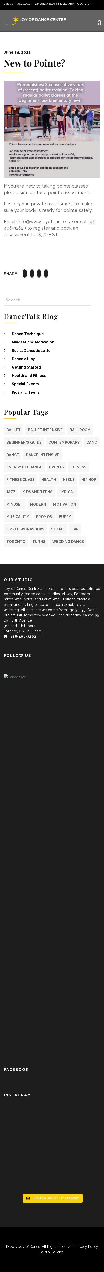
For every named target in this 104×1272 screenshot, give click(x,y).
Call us (8, 3)
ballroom (80, 430)
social (58, 529)
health (48, 480)
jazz (11, 492)
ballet (13, 430)
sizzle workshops (25, 529)
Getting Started (26, 367)
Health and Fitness (29, 376)
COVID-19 (83, 3)
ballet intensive (45, 430)
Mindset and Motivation (33, 342)
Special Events (25, 384)
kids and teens (37, 492)
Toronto (15, 542)
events (56, 467)
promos (44, 517)
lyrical (67, 492)
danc (92, 442)
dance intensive (42, 455)
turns (38, 542)
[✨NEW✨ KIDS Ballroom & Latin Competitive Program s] (52, 1136)
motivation (64, 504)
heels (69, 480)
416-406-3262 (23, 636)
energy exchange (24, 467)
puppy (65, 517)
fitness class (20, 480)
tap (75, 529)
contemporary (64, 442)
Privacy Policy (86, 1247)
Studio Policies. (52, 1252)
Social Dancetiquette (31, 351)
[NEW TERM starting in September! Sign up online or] (52, 1160)
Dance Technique (28, 334)
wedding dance (68, 542)
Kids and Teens (25, 392)
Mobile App (66, 3)
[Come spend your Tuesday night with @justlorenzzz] (52, 1182)
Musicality (17, 517)
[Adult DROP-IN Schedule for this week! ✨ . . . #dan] (52, 1116)
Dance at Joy (23, 359)
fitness (78, 467)
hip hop (89, 480)
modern (38, 504)
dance (12, 455)
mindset (14, 504)
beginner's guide (24, 442)
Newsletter (23, 3)
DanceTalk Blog (44, 3)
